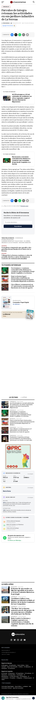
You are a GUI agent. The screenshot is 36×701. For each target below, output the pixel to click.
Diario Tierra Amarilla (12, 666)
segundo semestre (25, 242)
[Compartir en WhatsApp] (19, 34)
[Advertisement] (18, 337)
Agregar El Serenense (7, 25)
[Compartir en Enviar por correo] (23, 34)
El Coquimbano (20, 673)
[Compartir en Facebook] (12, 34)
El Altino (21, 666)
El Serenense (11, 673)
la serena (27, 241)
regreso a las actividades (10, 242)
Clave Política (18, 686)
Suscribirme (18, 226)
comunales (19, 238)
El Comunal (4, 673)
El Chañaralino (12, 665)
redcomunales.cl (5, 650)
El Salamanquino (28, 678)
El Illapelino (19, 678)
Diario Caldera (20, 665)
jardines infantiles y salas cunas (12, 241)
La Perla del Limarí (14, 676)
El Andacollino (11, 675)
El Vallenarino (27, 666)
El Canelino (12, 678)
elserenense (6, 23)
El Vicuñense (28, 673)
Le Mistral (25, 686)
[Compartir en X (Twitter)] (15, 34)
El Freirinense (11, 668)
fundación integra (8, 239)
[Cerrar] (33, 698)
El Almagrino (4, 665)
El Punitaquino (23, 676)
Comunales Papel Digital (7, 686)
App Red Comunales (18, 688)
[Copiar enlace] (27, 34)
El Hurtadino (20, 675)
